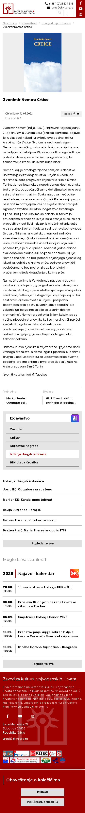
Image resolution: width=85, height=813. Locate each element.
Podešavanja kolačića (42, 802)
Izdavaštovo (29, 23)
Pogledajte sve (43, 543)
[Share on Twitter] (78, 114)
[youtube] (21, 716)
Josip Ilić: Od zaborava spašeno (27, 489)
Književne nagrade (24, 446)
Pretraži (59, 13)
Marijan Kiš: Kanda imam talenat (27, 499)
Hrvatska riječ (21, 374)
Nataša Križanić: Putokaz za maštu (30, 520)
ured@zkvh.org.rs (15, 738)
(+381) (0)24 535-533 (61, 4)
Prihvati (42, 792)
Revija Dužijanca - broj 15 (22, 510)
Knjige (15, 437)
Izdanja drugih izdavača (56, 23)
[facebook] (9, 716)
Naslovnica (10, 23)
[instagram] (34, 716)
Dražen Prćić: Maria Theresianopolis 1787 (34, 530)
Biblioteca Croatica (24, 462)
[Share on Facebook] (74, 114)
